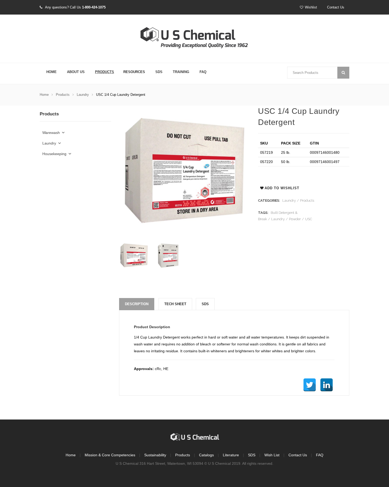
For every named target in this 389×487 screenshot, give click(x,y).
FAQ (203, 72)
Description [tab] (136, 304)
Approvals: (144, 369)
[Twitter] (309, 384)
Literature (231, 455)
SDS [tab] (205, 304)
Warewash (51, 132)
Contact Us (335, 7)
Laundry (83, 95)
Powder (295, 219)
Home (51, 72)
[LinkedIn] (326, 384)
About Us (76, 72)
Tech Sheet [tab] (175, 304)
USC (308, 219)
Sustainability (155, 455)
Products (104, 72)
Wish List (271, 455)
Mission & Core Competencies (110, 455)
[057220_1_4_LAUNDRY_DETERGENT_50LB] (168, 255)
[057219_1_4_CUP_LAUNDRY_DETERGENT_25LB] (134, 255)
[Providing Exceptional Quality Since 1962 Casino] (194, 39)
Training (181, 72)
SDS (158, 72)
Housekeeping (54, 154)
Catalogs (206, 455)
